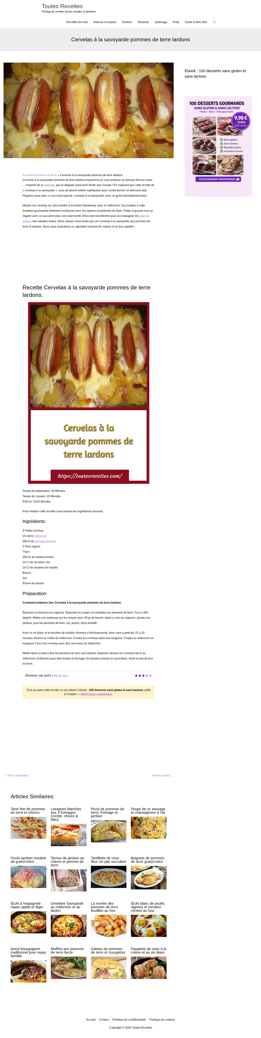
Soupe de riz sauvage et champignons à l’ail (148, 810)
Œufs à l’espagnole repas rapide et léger (27, 905)
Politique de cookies (162, 1019)
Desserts (143, 22)
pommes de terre (45, 541)
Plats (176, 22)
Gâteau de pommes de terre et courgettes (108, 950)
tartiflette (49, 185)
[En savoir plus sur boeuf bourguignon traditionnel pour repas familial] (28, 971)
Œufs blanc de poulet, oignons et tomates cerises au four (148, 906)
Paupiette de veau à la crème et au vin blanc (148, 950)
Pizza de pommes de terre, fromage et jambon (107, 812)
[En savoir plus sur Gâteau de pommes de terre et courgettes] (109, 967)
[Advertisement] (88, 258)
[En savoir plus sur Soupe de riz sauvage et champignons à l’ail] (149, 827)
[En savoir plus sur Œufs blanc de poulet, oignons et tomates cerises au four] (149, 925)
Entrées (127, 22)
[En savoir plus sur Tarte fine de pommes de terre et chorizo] (28, 827)
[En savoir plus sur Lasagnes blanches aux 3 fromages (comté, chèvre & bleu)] (68, 834)
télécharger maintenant (96, 694)
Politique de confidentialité (129, 1019)
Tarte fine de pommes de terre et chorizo (28, 810)
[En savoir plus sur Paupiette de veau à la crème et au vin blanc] (149, 967)
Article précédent (16, 775)
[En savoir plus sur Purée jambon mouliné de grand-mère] (28, 876)
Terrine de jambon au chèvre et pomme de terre (67, 861)
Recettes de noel (77, 22)
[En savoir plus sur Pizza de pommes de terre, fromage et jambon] (109, 831)
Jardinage (160, 22)
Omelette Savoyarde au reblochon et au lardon (67, 906)
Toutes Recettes (62, 6)
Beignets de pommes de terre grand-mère (147, 860)
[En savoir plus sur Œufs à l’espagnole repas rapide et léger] (28, 922)
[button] (214, 22)
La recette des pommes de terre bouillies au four (104, 906)
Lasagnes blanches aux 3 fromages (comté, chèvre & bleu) (66, 814)
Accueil (91, 1019)
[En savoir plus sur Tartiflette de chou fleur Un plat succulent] (109, 876)
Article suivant (162, 775)
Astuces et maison (104, 22)
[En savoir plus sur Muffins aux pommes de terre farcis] (68, 967)
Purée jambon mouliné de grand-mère (28, 860)
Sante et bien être (196, 22)
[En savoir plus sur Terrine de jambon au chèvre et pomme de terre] (68, 880)
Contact (104, 1019)
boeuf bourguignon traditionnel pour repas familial (28, 952)
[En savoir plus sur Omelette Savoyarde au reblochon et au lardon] (68, 925)
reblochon (40, 535)
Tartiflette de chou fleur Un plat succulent (108, 860)
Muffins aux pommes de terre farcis (67, 950)
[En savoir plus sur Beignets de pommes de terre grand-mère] (149, 877)
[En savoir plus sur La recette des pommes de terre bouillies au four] (109, 925)
